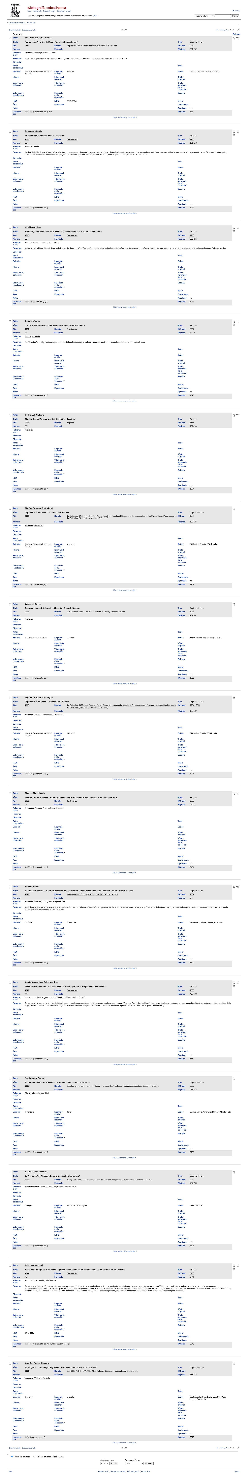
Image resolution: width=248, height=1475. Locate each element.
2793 (192, 801)
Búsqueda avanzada (64, 11)
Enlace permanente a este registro (124, 117)
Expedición (59, 104)
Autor (15, 38)
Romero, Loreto (32, 886)
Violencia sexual (32, 1187)
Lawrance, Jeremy (33, 604)
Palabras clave (17, 54)
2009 (27, 235)
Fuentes (28, 53)
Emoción (82, 997)
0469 (192, 45)
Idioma (16, 77)
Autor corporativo (18, 67)
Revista (57, 45)
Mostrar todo (37, 11)
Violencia (52, 53)
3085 (192, 1179)
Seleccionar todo (14, 30)
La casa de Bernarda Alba (35, 808)
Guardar (114, 1463)
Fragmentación (59, 901)
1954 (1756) (195, 705)
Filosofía (36, 53)
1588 (192, 423)
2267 (192, 329)
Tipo (180, 42)
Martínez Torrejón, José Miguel (39, 508)
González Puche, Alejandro (37, 1363)
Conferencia (183, 104)
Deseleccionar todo (29, 30)
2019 (27, 801)
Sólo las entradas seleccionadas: (50, 1457)
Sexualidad (38, 525)
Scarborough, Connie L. (35, 1078)
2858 (192, 990)
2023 (27, 1086)
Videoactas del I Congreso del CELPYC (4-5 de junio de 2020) (92, 894)
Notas (15, 108)
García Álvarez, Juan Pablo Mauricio (41, 982)
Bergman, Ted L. (32, 321)
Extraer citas (145, 1471)
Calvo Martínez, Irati (34, 1265)
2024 (27, 1273)
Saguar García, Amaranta (36, 1172)
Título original (181, 78)
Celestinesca (72, 139)
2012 (27, 329)
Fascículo (58, 49)
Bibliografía (224, 30)
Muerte (28, 1093)
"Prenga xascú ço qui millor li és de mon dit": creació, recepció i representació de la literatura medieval (109, 1179)
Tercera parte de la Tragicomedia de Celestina (44, 997)
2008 (27, 139)
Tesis (180, 66)
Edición (181, 93)
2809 (192, 894)
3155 (192, 1273)
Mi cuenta (235, 11)
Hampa (28, 336)
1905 (192, 139)
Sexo (74, 1187)
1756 (192, 516)
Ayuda (237, 1471)
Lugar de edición (58, 72)
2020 (27, 894)
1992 (27, 45)
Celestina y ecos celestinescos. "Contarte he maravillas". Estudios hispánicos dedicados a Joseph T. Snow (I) (113, 1086)
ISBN (56, 101)
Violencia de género (56, 808)
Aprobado (182, 108)
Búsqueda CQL (103, 1471)
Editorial (17, 71)
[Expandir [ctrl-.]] (8, 1454)
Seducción (59, 715)
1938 (192, 612)
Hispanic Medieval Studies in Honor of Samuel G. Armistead (92, 45)
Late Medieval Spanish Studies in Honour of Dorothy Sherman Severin (96, 612)
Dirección (17, 62)
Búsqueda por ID (133, 1471)
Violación (29, 715)
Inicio (29, 11)
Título (15, 42)
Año (15, 45)
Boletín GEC (72, 801)
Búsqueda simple (49, 11)
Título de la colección (59, 84)
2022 (27, 1179)
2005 (27, 516)
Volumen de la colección (18, 94)
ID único (181, 112)
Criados (44, 53)
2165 (192, 235)
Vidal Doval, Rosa (33, 227)
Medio (180, 101)
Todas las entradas (22, 1457)
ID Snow (181, 45)
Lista (217, 30)
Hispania (70, 423)
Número (16, 49)
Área (15, 104)
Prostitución (30, 1280)
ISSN (15, 101)
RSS (95, 16)
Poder (27, 146)
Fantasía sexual (64, 1187)
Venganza (29, 1378)
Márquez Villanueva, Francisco (39, 38)
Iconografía (47, 901)
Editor (180, 71)
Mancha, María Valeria (35, 793)
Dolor (75, 997)
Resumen (17, 58)
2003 (27, 423)
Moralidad (45, 1093)
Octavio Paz (53, 242)
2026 (27, 1371)
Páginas (181, 49)
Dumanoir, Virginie (33, 131)
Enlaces (237, 34)
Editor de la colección (18, 84)
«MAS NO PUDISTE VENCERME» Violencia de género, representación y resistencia (102, 1371)
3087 (192, 1086)
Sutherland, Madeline (34, 415)
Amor (27, 242)
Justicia (46, 1378)
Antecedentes (48, 715)
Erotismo (34, 242)
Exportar (148, 1463)
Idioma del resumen (59, 78)
